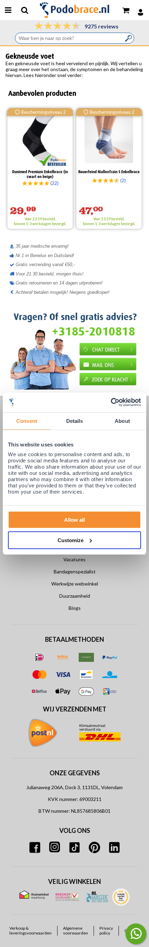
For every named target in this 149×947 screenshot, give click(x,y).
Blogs (75, 608)
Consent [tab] (26, 421)
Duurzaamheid (74, 596)
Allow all (74, 520)
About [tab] (122, 421)
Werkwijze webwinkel (74, 584)
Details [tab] (74, 421)
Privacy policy (106, 931)
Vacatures (74, 559)
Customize (71, 540)
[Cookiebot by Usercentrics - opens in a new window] (110, 402)
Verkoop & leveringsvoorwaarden (30, 931)
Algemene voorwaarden (75, 931)
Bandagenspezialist (75, 571)
